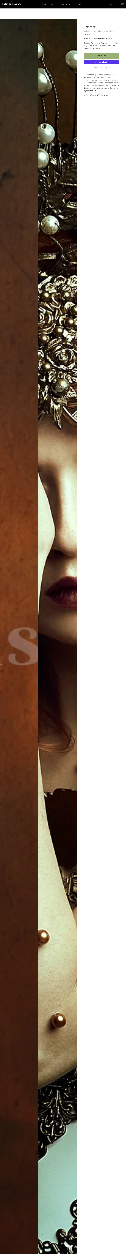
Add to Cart (101, 56)
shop (43, 4)
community (66, 4)
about (53, 4)
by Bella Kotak (90, 31)
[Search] (115, 4)
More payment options (101, 67)
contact (79, 4)
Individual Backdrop (105, 31)
